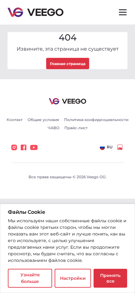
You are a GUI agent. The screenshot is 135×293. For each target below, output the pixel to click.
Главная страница (67, 63)
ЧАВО (53, 127)
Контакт (15, 119)
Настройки (73, 278)
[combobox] (106, 147)
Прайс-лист (76, 127)
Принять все (110, 278)
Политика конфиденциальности (96, 119)
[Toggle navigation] (122, 12)
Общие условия (43, 119)
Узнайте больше (30, 278)
